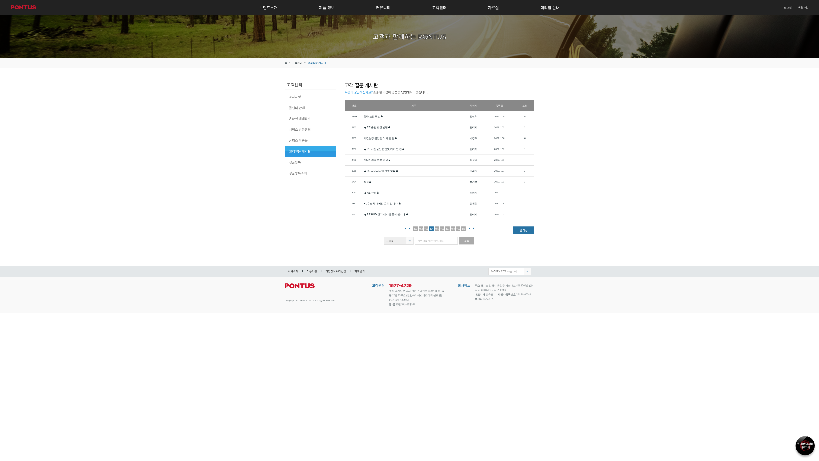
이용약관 (312, 271)
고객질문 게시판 (317, 62)
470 (463, 229)
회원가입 (803, 7)
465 (437, 229)
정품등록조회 (298, 173)
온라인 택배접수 (300, 118)
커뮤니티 (383, 7)
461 (415, 229)
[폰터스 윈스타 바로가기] (805, 444)
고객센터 (439, 7)
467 (447, 229)
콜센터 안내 (297, 107)
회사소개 (293, 271)
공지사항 (295, 97)
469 (458, 229)
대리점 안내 (550, 7)
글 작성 (523, 230)
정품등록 (295, 162)
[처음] (405, 228)
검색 (466, 240)
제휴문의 (359, 271)
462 (421, 229)
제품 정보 (327, 7)
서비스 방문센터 (300, 129)
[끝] (473, 228)
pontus (300, 287)
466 (442, 229)
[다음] (469, 228)
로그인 (788, 7)
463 (426, 229)
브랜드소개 (268, 7)
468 (453, 229)
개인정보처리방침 (335, 271)
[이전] (409, 228)
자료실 (493, 7)
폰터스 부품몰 (298, 140)
